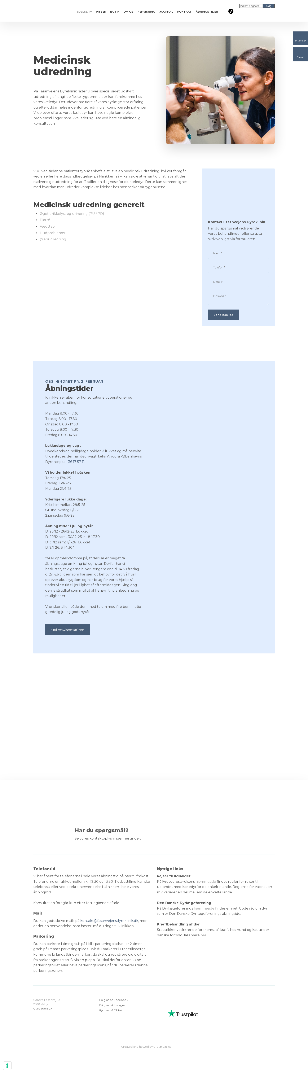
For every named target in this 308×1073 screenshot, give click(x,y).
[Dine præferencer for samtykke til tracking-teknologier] (7, 1066)
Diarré (45, 220)
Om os (128, 11)
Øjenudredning (53, 239)
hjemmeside (205, 882)
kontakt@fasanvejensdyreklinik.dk (109, 921)
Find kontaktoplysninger (67, 629)
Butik (114, 11)
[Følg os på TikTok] (230, 11)
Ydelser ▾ (84, 11)
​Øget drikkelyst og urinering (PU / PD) (72, 214)
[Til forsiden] (49, 11)
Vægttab (47, 226)
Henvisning (146, 11)
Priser (101, 11)
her (203, 935)
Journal (166, 11)
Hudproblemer (53, 233)
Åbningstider (207, 11)
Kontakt (184, 11)
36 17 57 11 (76, 462)
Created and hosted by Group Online (146, 1046)
